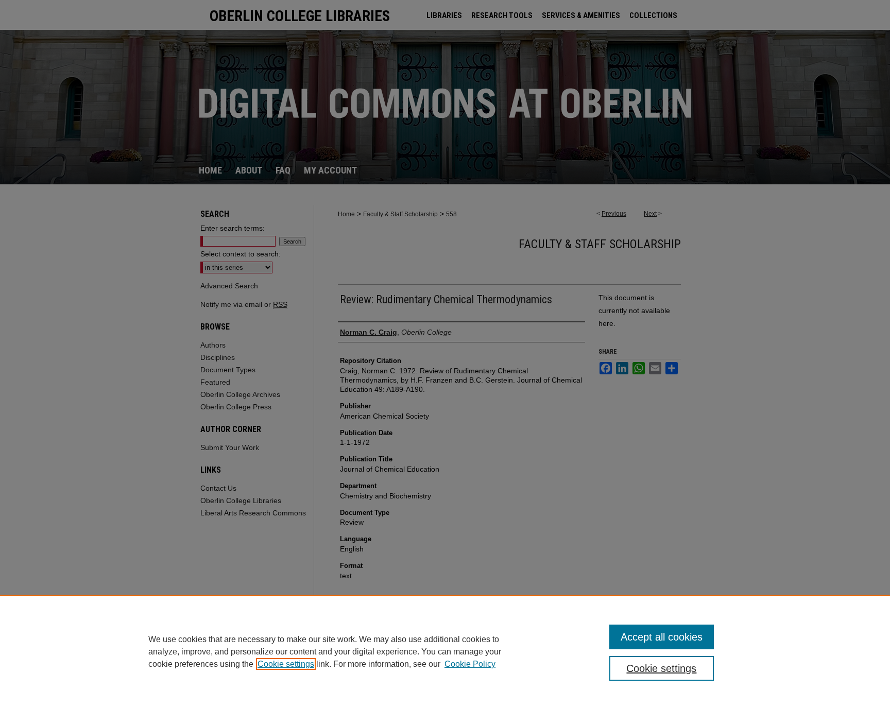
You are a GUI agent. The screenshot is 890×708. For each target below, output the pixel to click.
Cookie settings (286, 664)
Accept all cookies (662, 637)
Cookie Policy (469, 664)
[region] (445, 651)
